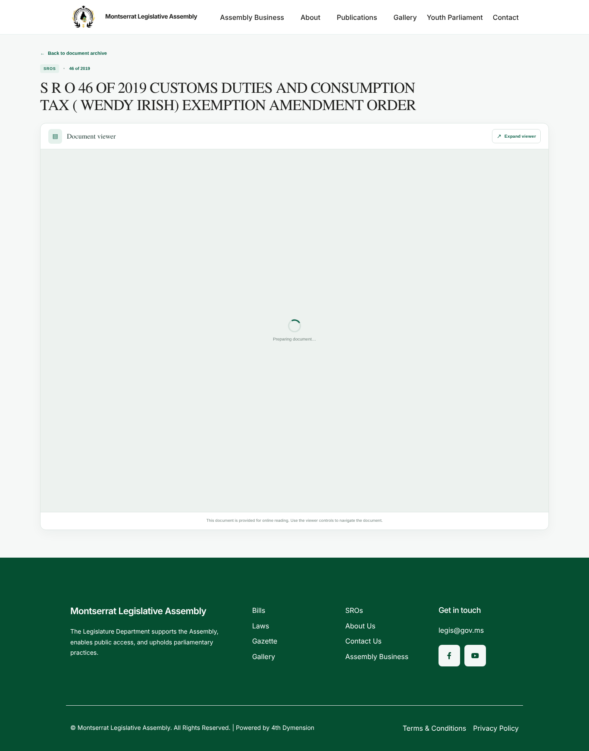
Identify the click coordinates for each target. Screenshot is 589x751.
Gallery (405, 17)
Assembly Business (252, 17)
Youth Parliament (455, 17)
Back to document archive (73, 53)
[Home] (83, 17)
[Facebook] (449, 655)
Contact (506, 17)
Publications (357, 17)
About (310, 17)
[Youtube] (475, 655)
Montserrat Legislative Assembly (151, 16)
